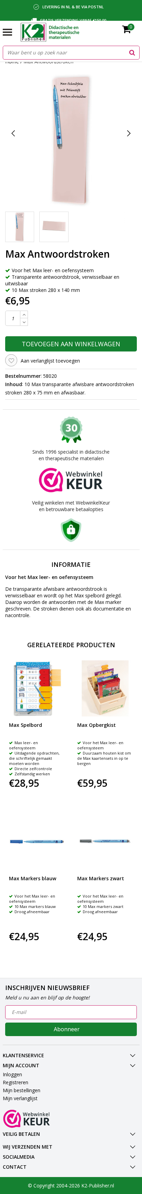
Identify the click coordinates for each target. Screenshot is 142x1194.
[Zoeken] (132, 52)
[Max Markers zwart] (105, 841)
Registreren (15, 1082)
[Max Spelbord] (37, 688)
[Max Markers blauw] (37, 841)
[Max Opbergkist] (105, 688)
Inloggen (12, 1074)
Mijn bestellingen (21, 1090)
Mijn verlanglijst (20, 1098)
